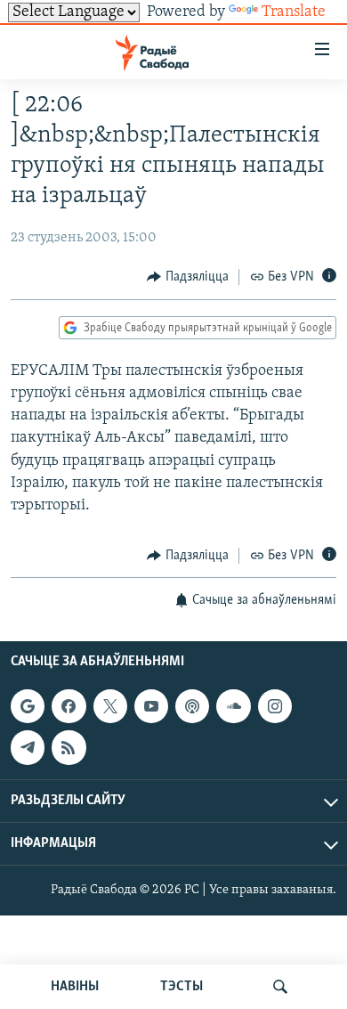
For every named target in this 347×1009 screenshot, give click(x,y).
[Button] (188, 277)
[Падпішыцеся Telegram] (27, 747)
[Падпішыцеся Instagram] (275, 706)
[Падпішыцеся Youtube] (151, 706)
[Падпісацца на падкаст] (192, 706)
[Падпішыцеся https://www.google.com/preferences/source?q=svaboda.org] (27, 706)
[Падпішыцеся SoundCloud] (233, 706)
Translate (294, 12)
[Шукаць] (280, 986)
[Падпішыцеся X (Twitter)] (110, 706)
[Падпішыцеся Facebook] (68, 706)
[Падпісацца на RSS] (68, 747)
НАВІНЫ (75, 987)
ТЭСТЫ (181, 987)
